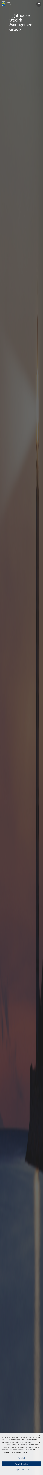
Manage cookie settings (21, 1469)
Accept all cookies (21, 1464)
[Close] (39, 1435)
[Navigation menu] (38, 4)
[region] (21, 1454)
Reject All (21, 1458)
